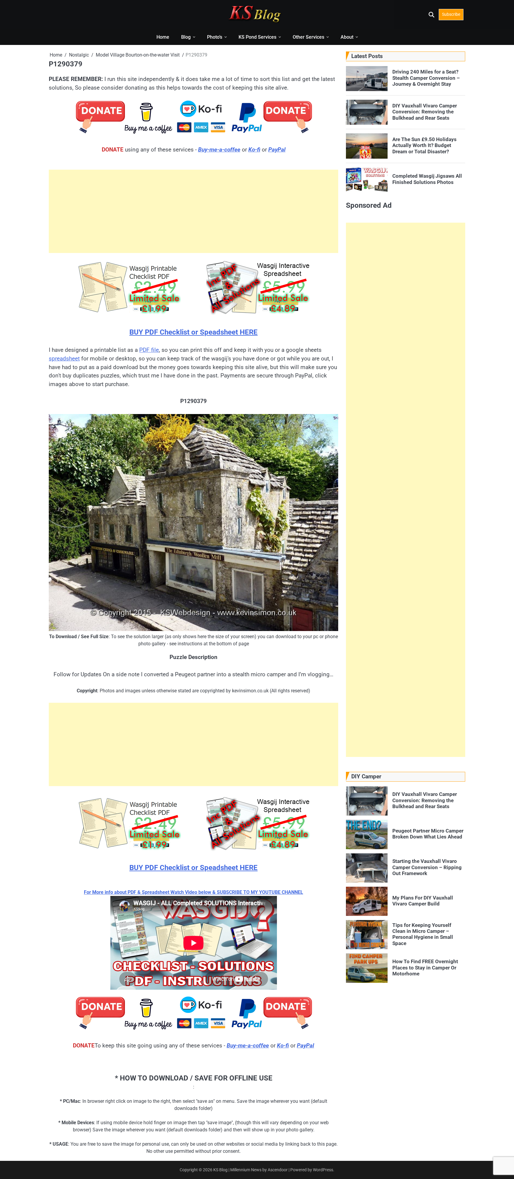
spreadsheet (64, 358)
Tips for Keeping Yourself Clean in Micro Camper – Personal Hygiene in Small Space (422, 934)
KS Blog (220, 1169)
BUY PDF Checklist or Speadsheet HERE (193, 332)
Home (162, 37)
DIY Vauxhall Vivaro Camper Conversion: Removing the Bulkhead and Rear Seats (424, 112)
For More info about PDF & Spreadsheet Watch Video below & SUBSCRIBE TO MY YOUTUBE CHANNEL (193, 892)
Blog (186, 37)
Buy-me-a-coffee (219, 149)
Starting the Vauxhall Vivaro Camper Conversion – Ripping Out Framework (427, 867)
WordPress (323, 1169)
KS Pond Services (257, 37)
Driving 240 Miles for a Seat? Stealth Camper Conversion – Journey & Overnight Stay (426, 78)
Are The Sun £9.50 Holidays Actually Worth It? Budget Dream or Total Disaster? (424, 145)
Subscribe (451, 14)
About (347, 37)
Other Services (308, 37)
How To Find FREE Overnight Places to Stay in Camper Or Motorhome (425, 967)
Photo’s (214, 37)
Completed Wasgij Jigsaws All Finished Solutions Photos (427, 179)
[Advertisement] (193, 211)
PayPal (277, 149)
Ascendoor (278, 1169)
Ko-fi (254, 149)
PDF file (149, 349)
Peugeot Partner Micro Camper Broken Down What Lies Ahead (427, 834)
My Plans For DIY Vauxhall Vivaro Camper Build (422, 901)
